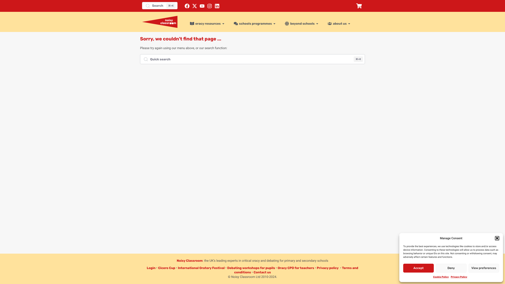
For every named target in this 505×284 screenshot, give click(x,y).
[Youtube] (202, 6)
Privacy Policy (459, 277)
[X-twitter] (194, 6)
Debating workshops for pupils (251, 268)
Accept (418, 268)
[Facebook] (187, 6)
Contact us (262, 272)
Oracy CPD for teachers (296, 268)
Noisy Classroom (190, 261)
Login (151, 268)
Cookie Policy (441, 277)
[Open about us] (349, 23)
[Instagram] (209, 6)
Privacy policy (328, 268)
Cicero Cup (166, 268)
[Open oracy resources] (223, 23)
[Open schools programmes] (274, 23)
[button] (497, 238)
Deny (451, 268)
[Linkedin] (217, 6)
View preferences (483, 268)
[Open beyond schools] (317, 23)
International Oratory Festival (201, 268)
